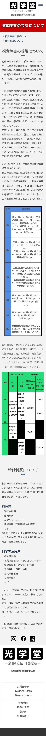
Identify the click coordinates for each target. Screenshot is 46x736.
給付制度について (14, 40)
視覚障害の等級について (17, 36)
